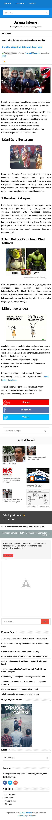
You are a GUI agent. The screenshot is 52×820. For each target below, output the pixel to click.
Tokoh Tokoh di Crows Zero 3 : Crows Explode (20, 694)
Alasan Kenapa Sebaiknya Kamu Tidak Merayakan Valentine (12, 480)
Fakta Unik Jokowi (9, 464)
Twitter (26, 417)
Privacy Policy (10, 801)
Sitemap (8, 804)
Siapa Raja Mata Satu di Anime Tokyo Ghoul (19, 689)
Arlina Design (22, 816)
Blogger (32, 816)
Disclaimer (9, 798)
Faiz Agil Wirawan (12, 515)
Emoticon (8, 555)
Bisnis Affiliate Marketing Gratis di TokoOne (24, 527)
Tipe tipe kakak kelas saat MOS (38, 506)
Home (3, 40)
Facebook (26, 409)
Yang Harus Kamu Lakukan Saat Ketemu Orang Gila (12, 501)
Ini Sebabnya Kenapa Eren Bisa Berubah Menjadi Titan (24, 656)
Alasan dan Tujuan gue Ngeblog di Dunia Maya (35, 486)
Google (26, 402)
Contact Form (10, 794)
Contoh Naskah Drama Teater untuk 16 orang (20, 652)
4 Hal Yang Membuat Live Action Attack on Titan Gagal (24, 639)
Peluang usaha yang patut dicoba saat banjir (36, 458)
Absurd (11, 40)
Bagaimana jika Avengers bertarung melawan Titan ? (23, 677)
